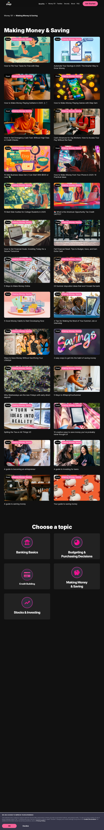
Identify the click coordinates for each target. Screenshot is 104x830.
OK (9, 826)
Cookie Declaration (90, 819)
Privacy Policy (40, 821)
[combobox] (42, 3)
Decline (26, 826)
